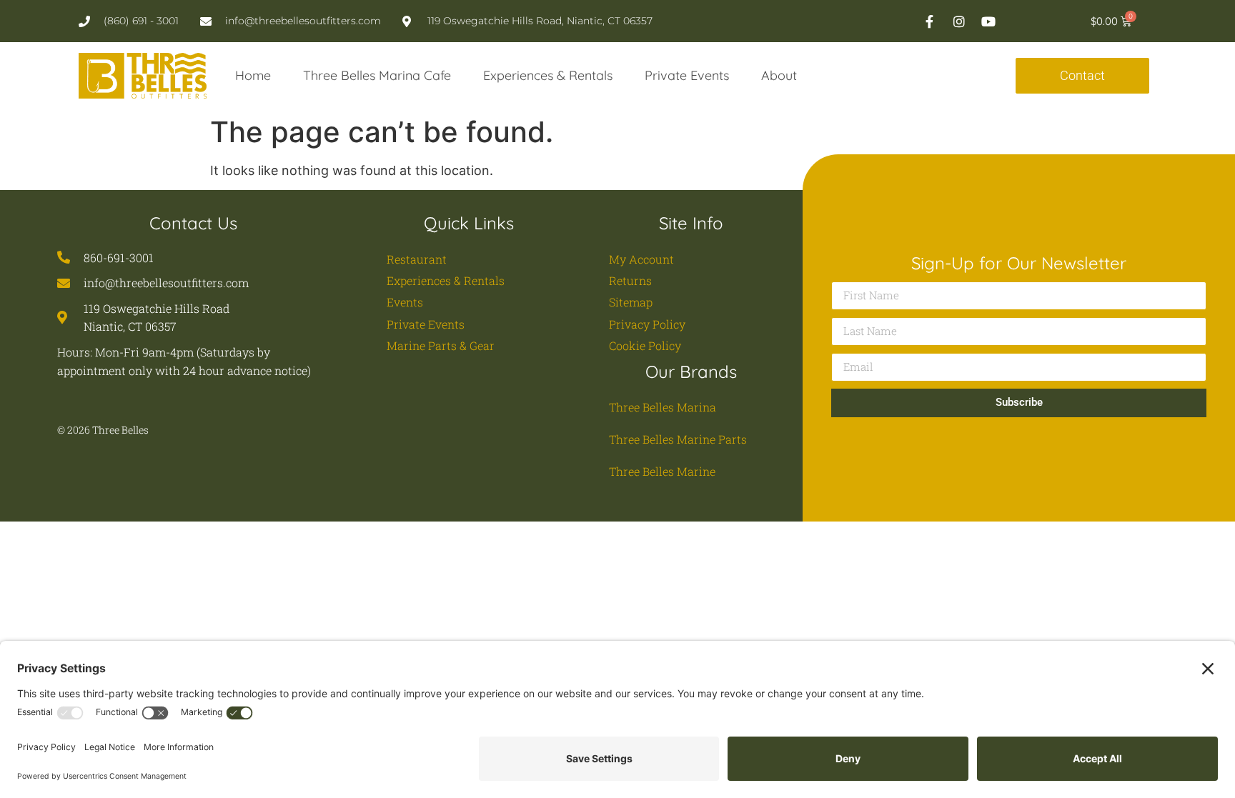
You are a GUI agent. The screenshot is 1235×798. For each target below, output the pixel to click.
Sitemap (631, 301)
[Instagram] (959, 21)
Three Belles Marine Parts (678, 439)
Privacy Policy (647, 323)
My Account (641, 258)
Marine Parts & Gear (441, 345)
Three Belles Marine (662, 471)
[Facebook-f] (930, 21)
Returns (630, 280)
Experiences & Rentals (547, 75)
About (779, 75)
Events (405, 301)
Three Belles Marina (662, 406)
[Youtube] (988, 21)
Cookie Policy (645, 345)
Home (253, 75)
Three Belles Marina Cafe (377, 75)
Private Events (687, 75)
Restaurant (417, 258)
